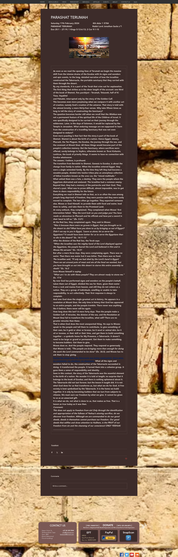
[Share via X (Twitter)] (57, 452)
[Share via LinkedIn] (62, 452)
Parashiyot (54, 445)
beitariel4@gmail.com (67, 534)
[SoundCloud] (137, 555)
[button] (110, 538)
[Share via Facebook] (52, 452)
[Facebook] (122, 555)
